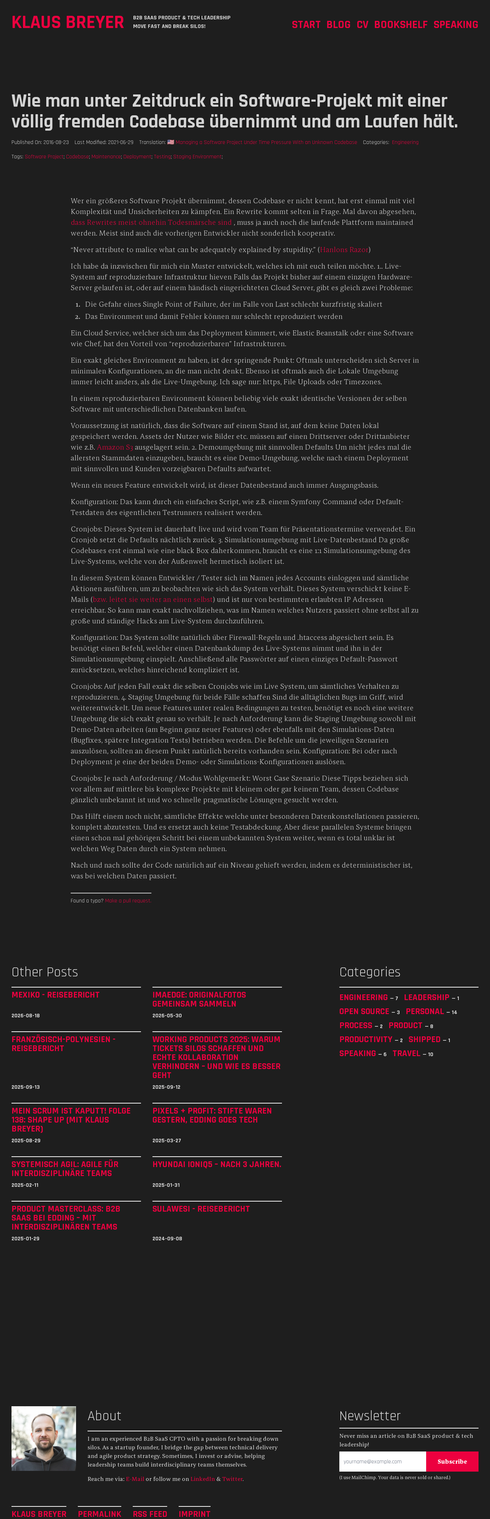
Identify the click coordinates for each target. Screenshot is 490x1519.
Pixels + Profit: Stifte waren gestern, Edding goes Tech (212, 1115)
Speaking (456, 24)
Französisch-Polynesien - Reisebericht (63, 1044)
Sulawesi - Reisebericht (201, 1209)
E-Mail (135, 1478)
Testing (162, 156)
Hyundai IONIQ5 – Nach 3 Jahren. (216, 1164)
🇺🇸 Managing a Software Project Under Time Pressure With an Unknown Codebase (262, 142)
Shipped (426, 1039)
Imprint (195, 1514)
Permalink (99, 1514)
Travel (407, 1053)
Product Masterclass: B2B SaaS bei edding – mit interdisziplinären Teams (66, 1217)
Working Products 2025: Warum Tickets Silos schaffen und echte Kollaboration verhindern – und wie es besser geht (216, 1057)
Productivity (367, 1039)
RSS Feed (150, 1514)
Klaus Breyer (67, 22)
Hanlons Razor (344, 249)
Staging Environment (197, 156)
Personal (426, 1011)
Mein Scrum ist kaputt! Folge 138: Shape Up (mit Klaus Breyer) (71, 1119)
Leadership (428, 997)
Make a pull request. (128, 900)
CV (362, 24)
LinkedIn (202, 1478)
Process (356, 1025)
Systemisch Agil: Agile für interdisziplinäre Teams (64, 1169)
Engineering (405, 142)
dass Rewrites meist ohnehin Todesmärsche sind (151, 222)
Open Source (365, 1011)
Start (306, 24)
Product (406, 1025)
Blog (338, 24)
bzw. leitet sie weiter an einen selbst (153, 599)
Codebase (77, 156)
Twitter (232, 1478)
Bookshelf (401, 24)
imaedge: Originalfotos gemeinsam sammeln (199, 999)
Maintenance (106, 156)
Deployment (137, 156)
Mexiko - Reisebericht (55, 995)
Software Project (44, 156)
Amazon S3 (115, 446)
